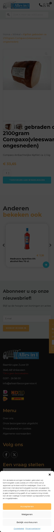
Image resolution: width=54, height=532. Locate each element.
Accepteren (27, 506)
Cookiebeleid (19, 528)
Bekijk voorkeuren (27, 522)
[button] (49, 474)
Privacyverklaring (32, 528)
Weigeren (27, 514)
